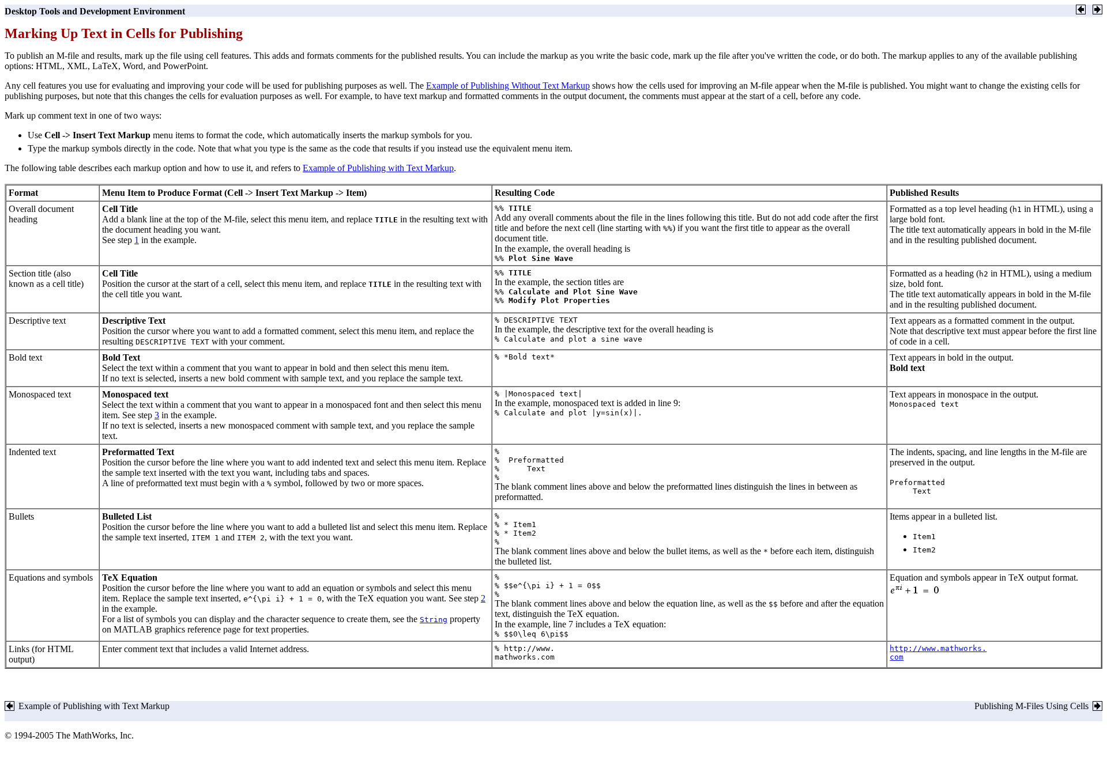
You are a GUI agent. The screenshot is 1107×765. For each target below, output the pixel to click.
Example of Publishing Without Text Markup (508, 85)
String (433, 619)
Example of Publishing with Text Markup (378, 168)
